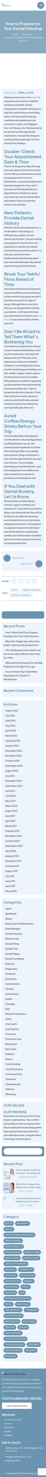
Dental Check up (13, 933)
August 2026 (11, 710)
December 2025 (13, 750)
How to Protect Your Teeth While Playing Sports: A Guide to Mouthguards (21, 675)
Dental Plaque (12, 953)
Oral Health (11, 1024)
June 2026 (10, 720)
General (9, 988)
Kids (7, 1009)
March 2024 (11, 805)
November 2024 (13, 780)
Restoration (11, 1044)
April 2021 (10, 820)
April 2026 (10, 730)
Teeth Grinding (12, 1064)
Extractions (11, 978)
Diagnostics (11, 968)
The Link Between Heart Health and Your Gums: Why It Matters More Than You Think (22, 654)
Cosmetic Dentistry (12, 1420)
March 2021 (11, 826)
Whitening (10, 1094)
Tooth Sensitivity (13, 1074)
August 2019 (11, 871)
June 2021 (10, 815)
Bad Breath (11, 913)
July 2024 (10, 790)
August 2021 (11, 810)
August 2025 (11, 770)
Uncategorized (12, 1084)
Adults (8, 908)
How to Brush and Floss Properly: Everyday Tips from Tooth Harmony (28, 1173)
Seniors (9, 1059)
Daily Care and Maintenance (19, 923)
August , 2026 (28, 1177)
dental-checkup (32, 590)
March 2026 (11, 735)
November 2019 (13, 861)
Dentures (10, 963)
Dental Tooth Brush (14, 958)
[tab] (15, 1112)
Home (15, 34)
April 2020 (10, 851)
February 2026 (12, 740)
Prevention (10, 1034)
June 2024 (10, 795)
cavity (14, 590)
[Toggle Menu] (40, 5)
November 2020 (13, 835)
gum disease (12, 994)
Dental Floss (11, 948)
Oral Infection (12, 1029)
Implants (8, 1431)
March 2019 (11, 891)
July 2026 (10, 715)
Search (39, 1151)
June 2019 (10, 881)
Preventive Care (13, 1039)
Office (8, 1019)
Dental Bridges (12, 928)
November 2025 (13, 755)
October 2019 (12, 866)
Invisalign (10, 1004)
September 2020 (14, 846)
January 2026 (12, 745)
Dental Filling (12, 943)
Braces (8, 918)
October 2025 (12, 760)
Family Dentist (12, 983)
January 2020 (12, 856)
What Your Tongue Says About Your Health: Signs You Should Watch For (29, 1187)
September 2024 (14, 785)
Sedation (10, 1054)
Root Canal (10, 1049)
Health (8, 998)
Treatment (10, 1079)
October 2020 (12, 841)
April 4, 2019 (25, 92)
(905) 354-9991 (12, 1460)
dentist (34, 97)
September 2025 (14, 765)
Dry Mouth (10, 973)
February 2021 (12, 831)
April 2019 (10, 886)
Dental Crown (12, 938)
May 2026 (10, 725)
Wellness (27, 34)
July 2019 (9, 876)
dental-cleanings (20, 595)
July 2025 (10, 775)
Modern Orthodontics (16, 1014)
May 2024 (10, 800)
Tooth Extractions (14, 1069)
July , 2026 (26, 1191)
